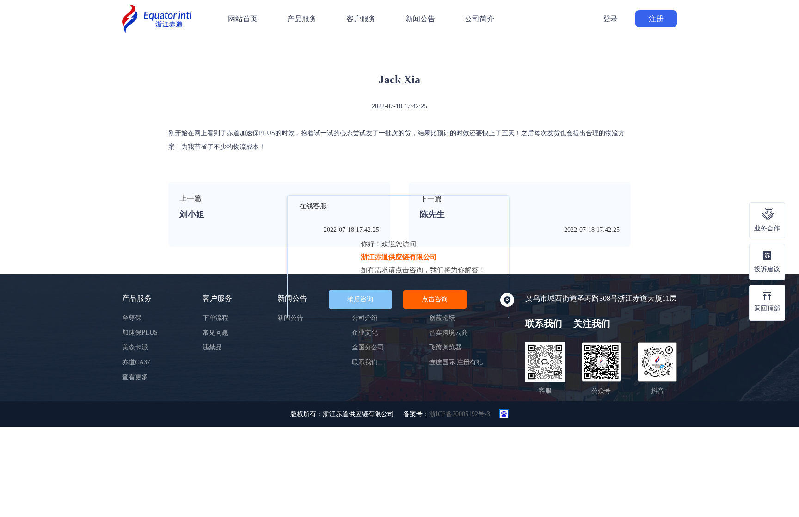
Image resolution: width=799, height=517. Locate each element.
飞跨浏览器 (445, 347)
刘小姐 (191, 214)
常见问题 (215, 332)
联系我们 (365, 362)
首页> (132, 71)
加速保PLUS (140, 332)
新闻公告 (420, 19)
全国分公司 (368, 347)
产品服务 (302, 19)
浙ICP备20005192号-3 (459, 414)
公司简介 (479, 19)
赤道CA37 (136, 362)
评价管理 (160, 71)
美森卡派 (135, 347)
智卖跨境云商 (448, 332)
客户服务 (361, 19)
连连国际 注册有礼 (456, 362)
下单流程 (215, 317)
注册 (656, 19)
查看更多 (135, 377)
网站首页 (243, 19)
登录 (610, 19)
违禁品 (212, 347)
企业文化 (365, 332)
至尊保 (131, 317)
